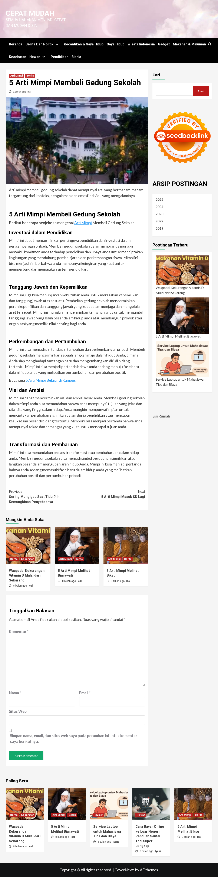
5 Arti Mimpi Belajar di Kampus (51, 380)
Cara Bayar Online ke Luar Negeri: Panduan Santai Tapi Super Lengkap (149, 836)
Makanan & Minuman (189, 44)
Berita (30, 75)
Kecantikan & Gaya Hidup (83, 44)
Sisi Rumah (161, 416)
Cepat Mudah (30, 13)
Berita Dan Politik (39, 44)
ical (29, 91)
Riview (99, 814)
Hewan (34, 57)
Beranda (15, 44)
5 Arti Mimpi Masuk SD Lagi (123, 494)
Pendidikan (59, 57)
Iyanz (116, 841)
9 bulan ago (118, 581)
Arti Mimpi (16, 75)
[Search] (209, 44)
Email (84, 692)
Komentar (19, 631)
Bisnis (76, 57)
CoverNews (125, 869)
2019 (159, 228)
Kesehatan (17, 57)
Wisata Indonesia (141, 44)
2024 (159, 206)
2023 (159, 214)
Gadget (164, 44)
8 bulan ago (20, 585)
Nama (15, 692)
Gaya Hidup (115, 44)
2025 (159, 199)
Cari (156, 74)
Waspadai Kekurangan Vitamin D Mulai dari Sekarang (26, 575)
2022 (159, 221)
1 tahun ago (19, 91)
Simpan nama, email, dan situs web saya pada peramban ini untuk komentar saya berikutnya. (73, 738)
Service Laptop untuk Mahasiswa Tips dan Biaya (180, 381)
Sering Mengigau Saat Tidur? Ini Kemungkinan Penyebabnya (34, 497)
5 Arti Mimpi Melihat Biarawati (178, 336)
